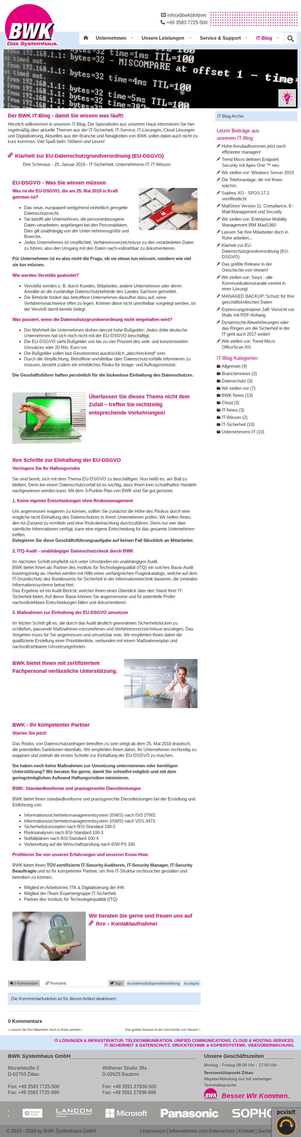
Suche (264, 1130)
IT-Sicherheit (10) (238, 424)
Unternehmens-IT (132, 164)
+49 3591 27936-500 (134, 1086)
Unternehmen (111, 38)
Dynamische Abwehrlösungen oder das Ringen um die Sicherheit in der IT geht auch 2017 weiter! (256, 328)
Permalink (57, 983)
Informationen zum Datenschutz (202, 1130)
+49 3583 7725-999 (38, 1092)
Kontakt (246, 1130)
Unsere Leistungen (163, 38)
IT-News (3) (233, 409)
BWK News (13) (237, 395)
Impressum (154, 1130)
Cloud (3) (230, 402)
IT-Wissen (160, 164)
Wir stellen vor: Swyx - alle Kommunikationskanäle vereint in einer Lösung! (253, 283)
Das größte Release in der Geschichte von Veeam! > (162, 1030)
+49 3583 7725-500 (187, 22)
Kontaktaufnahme (133, 923)
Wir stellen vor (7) (238, 388)
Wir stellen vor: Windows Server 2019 (258, 172)
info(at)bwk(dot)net (186, 15)
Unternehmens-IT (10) (243, 431)
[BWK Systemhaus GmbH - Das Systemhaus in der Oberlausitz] (31, 47)
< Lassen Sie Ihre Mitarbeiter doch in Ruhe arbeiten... (45, 1030)
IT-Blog (264, 38)
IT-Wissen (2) (235, 417)
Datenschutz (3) (237, 380)
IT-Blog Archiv (230, 116)
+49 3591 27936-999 (134, 1092)
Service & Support (220, 38)
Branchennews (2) (239, 373)
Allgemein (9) (234, 366)
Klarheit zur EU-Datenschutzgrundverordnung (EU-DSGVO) (89, 156)
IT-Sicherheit (101, 164)
